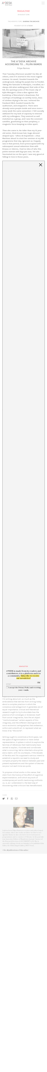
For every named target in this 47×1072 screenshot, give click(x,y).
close (40, 164)
